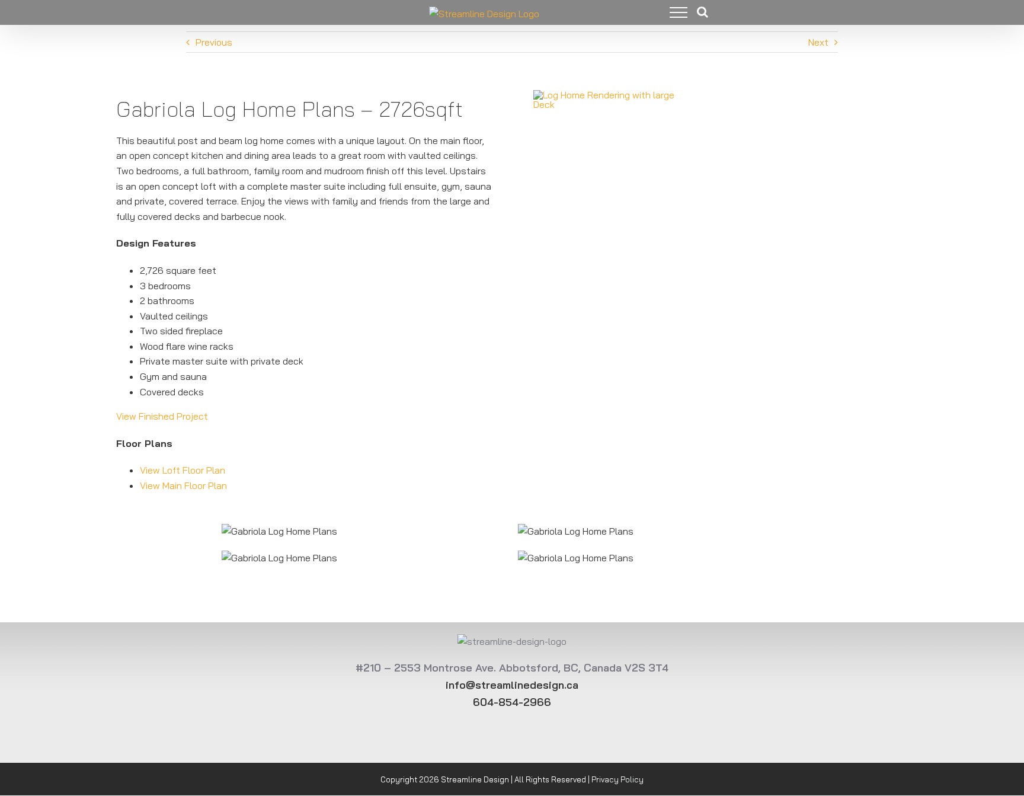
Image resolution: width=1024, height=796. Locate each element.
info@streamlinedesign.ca (512, 685)
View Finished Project (162, 416)
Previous (214, 42)
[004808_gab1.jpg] (614, 93)
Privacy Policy (617, 779)
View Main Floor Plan (183, 485)
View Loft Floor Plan (182, 470)
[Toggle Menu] (669, 12)
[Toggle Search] (702, 12)
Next (818, 42)
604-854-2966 (512, 702)
